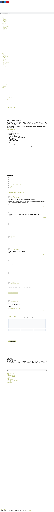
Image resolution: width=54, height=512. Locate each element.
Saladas (4, 32)
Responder (44, 206)
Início (9, 95)
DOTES (30, 510)
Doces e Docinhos (5, 20)
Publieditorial (4, 50)
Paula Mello (12, 196)
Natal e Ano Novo (10, 96)
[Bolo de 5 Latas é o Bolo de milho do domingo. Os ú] (30, 457)
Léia (11, 272)
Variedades (4, 47)
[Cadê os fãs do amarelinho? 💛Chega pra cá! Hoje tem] (44, 451)
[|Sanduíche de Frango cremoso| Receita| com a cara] (3, 447)
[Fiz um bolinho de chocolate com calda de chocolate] (23, 463)
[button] (27, 108)
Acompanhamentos (4, 28)
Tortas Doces (4, 22)
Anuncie (3, 6)
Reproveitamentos (5, 31)
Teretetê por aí (5, 48)
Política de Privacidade (6, 49)
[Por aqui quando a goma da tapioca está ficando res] (17, 442)
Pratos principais (4, 23)
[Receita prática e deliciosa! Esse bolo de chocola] (10, 462)
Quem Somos (4, 4)
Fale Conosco (4, 5)
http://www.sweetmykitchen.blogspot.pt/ (14, 308)
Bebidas (4, 78)
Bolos (3, 18)
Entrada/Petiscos (5, 80)
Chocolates (4, 21)
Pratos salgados (5, 30)
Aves (3, 24)
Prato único (4, 27)
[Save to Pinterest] (9, 175)
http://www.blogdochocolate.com (13, 292)
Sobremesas (4, 19)
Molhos (4, 34)
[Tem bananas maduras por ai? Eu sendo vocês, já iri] (37, 468)
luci (11, 248)
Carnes (4, 25)
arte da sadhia (13, 236)
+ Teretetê (3, 45)
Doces (3, 17)
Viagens (3, 51)
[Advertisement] (27, 115)
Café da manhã (5, 29)
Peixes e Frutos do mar (6, 26)
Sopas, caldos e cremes (6, 33)
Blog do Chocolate (13, 282)
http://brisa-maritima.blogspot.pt (13, 293)
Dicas (3, 46)
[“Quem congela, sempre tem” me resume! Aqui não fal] (50, 454)
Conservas (4, 79)
